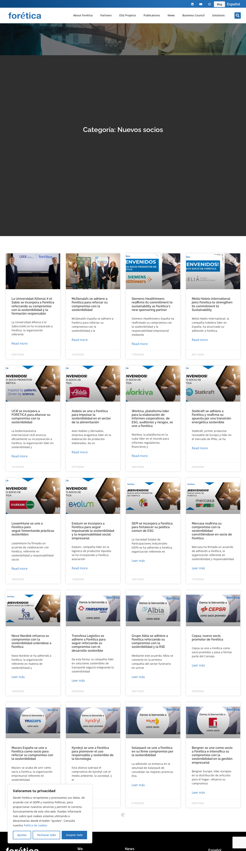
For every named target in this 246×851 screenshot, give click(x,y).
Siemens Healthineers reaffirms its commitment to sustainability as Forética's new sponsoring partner (152, 304)
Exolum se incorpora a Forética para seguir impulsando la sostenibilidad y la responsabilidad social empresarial (93, 531)
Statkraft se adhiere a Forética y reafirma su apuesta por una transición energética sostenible (211, 416)
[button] (237, 15)
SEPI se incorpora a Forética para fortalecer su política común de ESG (152, 527)
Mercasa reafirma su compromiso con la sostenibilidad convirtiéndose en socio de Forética (212, 531)
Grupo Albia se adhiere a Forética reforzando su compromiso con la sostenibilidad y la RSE (150, 641)
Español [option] (233, 4)
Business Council (193, 15)
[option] (233, 4)
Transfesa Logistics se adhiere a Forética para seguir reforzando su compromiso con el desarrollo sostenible (89, 643)
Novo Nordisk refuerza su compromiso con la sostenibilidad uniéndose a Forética (31, 641)
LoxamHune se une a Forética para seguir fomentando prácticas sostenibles (33, 529)
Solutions (218, 15)
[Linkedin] (192, 4)
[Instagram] (209, 4)
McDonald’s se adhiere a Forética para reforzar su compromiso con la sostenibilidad (90, 304)
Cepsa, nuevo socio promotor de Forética (207, 637)
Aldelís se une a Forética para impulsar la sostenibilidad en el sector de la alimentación (91, 416)
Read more (19, 343)
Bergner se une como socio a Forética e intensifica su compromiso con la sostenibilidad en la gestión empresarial (212, 755)
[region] (50, 813)
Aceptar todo (74, 835)
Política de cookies (35, 825)
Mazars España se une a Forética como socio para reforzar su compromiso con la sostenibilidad (32, 753)
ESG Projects (127, 15)
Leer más (138, 561)
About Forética (83, 15)
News (171, 15)
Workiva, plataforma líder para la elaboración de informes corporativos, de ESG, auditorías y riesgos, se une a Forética (152, 418)
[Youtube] (201, 4)
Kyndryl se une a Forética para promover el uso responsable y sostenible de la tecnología (93, 753)
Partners (106, 15)
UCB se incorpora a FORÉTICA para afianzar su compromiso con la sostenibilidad (31, 416)
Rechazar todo (46, 835)
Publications (152, 15)
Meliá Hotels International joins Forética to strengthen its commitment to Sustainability (212, 304)
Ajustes (22, 835)
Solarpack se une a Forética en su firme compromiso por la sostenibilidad (152, 751)
